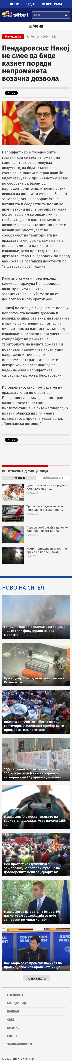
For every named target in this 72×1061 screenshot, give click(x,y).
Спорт (12, 1036)
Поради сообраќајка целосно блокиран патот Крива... (47, 529)
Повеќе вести (36, 978)
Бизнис (13, 1028)
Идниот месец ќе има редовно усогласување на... (47, 486)
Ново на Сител (23, 587)
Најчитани (19, 477)
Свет (10, 1019)
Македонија (17, 1003)
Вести (14, 4)
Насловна (15, 995)
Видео (30, 4)
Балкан (13, 1011)
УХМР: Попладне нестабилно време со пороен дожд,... (46, 550)
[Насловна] (15, 16)
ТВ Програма (51, 4)
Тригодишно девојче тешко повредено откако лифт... (45, 508)
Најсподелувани (53, 477)
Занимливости (19, 1044)
